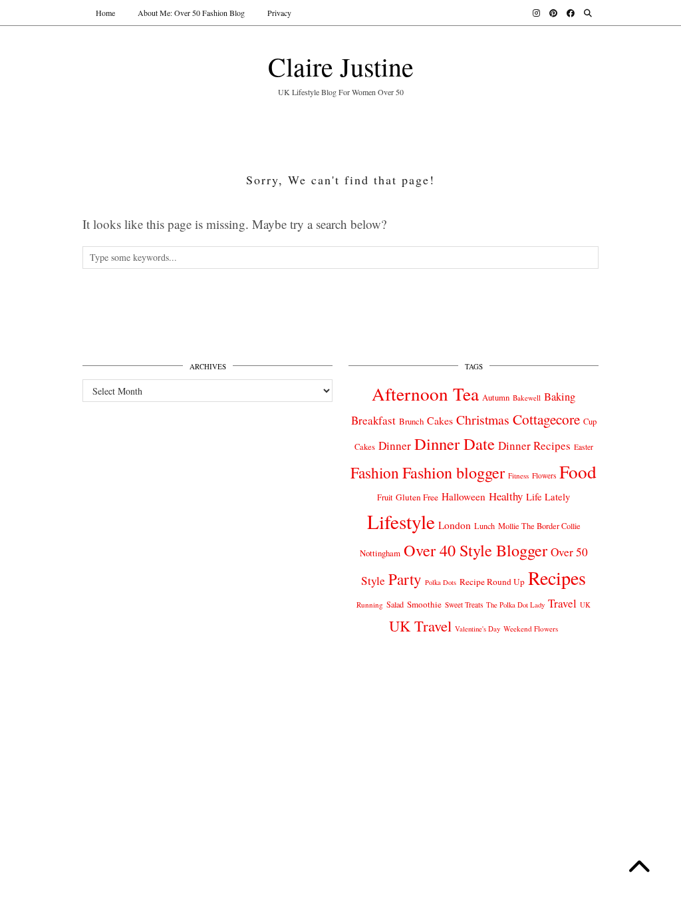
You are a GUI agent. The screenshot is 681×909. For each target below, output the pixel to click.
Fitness (518, 475)
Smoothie (424, 604)
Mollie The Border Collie (539, 525)
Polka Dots (440, 582)
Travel (562, 603)
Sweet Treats (464, 605)
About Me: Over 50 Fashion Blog (191, 12)
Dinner (394, 445)
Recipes (557, 577)
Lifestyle (401, 521)
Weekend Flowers (530, 629)
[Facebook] (571, 12)
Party (405, 579)
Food (578, 471)
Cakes (440, 420)
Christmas (482, 420)
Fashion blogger (453, 472)
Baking (559, 396)
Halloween (463, 496)
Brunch (411, 421)
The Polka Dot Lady (515, 605)
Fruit (384, 497)
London (454, 525)
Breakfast (373, 420)
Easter (583, 447)
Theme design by (541, 685)
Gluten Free (417, 497)
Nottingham (380, 553)
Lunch (484, 525)
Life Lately (548, 496)
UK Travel (420, 626)
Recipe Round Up (492, 582)
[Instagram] (536, 12)
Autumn (495, 397)
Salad (395, 604)
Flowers (544, 475)
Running (369, 605)
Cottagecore (546, 419)
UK (585, 605)
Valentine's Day (477, 629)
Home (105, 12)
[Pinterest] (553, 12)
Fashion (374, 472)
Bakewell (527, 398)
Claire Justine (341, 66)
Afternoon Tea (425, 393)
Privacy (279, 12)
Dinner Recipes (534, 445)
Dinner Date (454, 443)
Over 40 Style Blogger (475, 550)
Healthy (506, 496)
